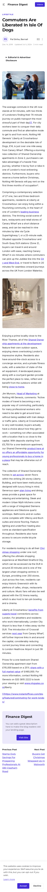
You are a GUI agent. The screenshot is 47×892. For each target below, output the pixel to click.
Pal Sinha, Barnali (19, 39)
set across (18, 474)
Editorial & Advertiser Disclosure (18, 59)
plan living (25, 490)
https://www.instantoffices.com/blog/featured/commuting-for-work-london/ (23, 698)
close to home (16, 387)
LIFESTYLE (8, 14)
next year (17, 633)
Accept (23, 886)
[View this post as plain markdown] (38, 39)
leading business (29, 212)
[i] (31, 122)
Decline (37, 886)
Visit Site (23, 737)
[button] (4, 4)
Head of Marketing (27, 393)
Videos (40, 4)
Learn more (9, 879)
